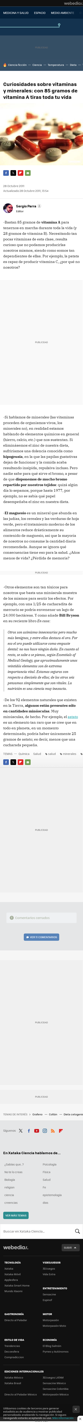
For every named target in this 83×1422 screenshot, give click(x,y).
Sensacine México (54, 1383)
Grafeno (37, 1114)
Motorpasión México (56, 1394)
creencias (11, 1203)
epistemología (52, 1195)
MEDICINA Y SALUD (16, 13)
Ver (43, 937)
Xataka (8, 1268)
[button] (28, 206)
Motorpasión (51, 1320)
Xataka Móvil (12, 1274)
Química (24, 754)
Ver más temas (15, 1215)
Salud (37, 754)
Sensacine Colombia (55, 1389)
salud (52, 754)
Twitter (13, 173)
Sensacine (49, 1294)
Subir (68, 1247)
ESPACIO (40, 13)
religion (9, 1187)
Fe (44, 1187)
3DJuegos (49, 1268)
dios (45, 1203)
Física (46, 1172)
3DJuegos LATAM (53, 1377)
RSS (53, 1130)
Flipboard (20, 173)
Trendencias (12, 1346)
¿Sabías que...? (14, 1164)
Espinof (47, 1300)
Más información (63, 1418)
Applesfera (11, 1280)
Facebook (6, 173)
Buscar (77, 1231)
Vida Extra (49, 1274)
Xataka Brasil (12, 1383)
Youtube (36, 1130)
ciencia (9, 1195)
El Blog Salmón (52, 1346)
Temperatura (56, 65)
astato (73, 716)
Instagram (45, 1130)
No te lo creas (13, 1172)
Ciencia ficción (17, 65)
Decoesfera (11, 1351)
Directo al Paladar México (20, 1394)
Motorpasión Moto (54, 1326)
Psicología (49, 1164)
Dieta (73, 65)
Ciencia (37, 65)
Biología (9, 1180)
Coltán (53, 1114)
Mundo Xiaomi (13, 1291)
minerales (69, 754)
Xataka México (13, 1377)
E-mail (28, 173)
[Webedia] (73, 3)
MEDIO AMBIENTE (62, 13)
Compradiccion (14, 1357)
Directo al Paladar (15, 1320)
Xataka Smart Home (17, 1285)
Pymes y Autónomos (55, 1351)
